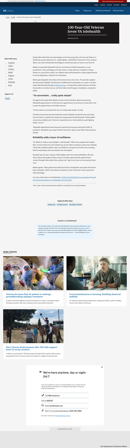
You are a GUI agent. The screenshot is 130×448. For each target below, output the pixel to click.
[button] (126, 11)
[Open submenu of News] (80, 10)
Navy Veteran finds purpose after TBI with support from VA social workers (31, 348)
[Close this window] (102, 367)
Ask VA (83, 228)
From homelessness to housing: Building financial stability (95, 295)
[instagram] (119, 443)
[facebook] (116, 443)
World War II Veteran (75, 204)
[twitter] (109, 443)
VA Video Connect (60, 85)
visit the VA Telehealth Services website (75, 177)
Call (52, 395)
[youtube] (105, 443)
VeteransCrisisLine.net (63, 415)
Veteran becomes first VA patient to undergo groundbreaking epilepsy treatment (28, 295)
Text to (47, 400)
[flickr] (126, 443)
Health (7, 98)
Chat (54, 406)
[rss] (112, 443)
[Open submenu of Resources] (92, 10)
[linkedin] (122, 443)
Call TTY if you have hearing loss (63, 411)
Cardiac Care (51, 204)
